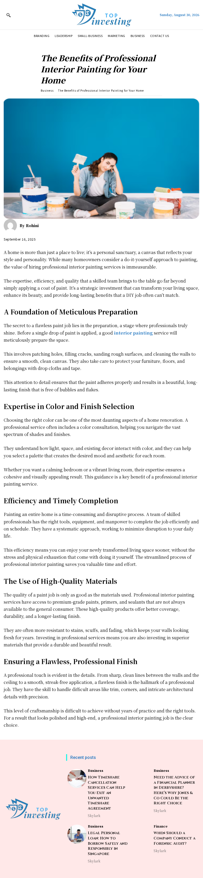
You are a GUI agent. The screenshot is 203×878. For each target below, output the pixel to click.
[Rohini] (12, 225)
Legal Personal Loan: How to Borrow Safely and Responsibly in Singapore (107, 843)
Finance (161, 826)
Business (47, 90)
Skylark (94, 815)
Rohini (32, 225)
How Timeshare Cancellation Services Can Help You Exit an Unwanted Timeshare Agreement (106, 793)
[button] (8, 15)
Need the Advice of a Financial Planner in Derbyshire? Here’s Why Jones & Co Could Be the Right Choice (174, 790)
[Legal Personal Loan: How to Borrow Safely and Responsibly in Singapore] (76, 834)
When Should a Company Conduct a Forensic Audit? (174, 838)
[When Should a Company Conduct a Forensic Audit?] (142, 834)
